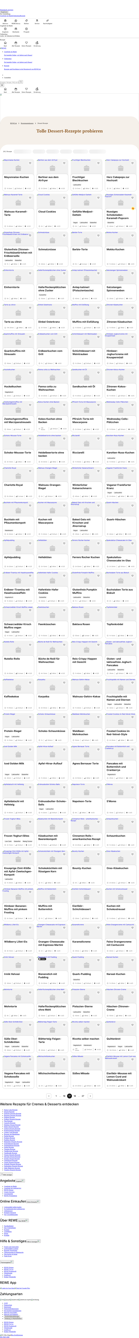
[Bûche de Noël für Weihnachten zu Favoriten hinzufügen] (64, 644)
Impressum (7, 1307)
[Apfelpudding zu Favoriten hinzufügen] (30, 543)
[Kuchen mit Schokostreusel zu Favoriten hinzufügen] (132, 892)
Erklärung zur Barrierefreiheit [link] (13, 1318)
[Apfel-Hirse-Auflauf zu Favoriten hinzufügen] (64, 749)
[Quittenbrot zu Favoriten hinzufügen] (132, 1024)
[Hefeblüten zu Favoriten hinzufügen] (64, 543)
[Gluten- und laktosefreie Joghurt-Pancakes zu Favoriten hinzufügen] (132, 644)
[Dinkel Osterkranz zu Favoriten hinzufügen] (64, 307)
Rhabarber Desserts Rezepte (13, 1142)
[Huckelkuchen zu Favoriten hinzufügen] (30, 372)
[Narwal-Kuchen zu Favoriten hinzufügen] (132, 960)
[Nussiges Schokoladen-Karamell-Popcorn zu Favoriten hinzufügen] (132, 197)
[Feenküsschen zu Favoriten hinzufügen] (64, 610)
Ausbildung (8, 1231)
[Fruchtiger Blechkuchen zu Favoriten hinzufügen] (98, 163)
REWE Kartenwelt (10, 1271)
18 (75, 1096)
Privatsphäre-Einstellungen (12, 1311)
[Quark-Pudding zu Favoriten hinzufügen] (98, 960)
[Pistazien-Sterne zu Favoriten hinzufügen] (98, 992)
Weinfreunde (8, 1273)
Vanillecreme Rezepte (11, 1151)
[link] (71, 53)
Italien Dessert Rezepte (11, 1127)
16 (64, 1096)
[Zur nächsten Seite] (90, 1096)
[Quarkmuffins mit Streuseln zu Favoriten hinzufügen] (30, 337)
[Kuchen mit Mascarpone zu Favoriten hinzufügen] (64, 505)
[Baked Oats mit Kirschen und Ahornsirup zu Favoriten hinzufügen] (98, 505)
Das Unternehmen (10, 1228)
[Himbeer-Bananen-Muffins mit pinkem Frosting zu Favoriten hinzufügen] (30, 892)
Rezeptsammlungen (27, 123)
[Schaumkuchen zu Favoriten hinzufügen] (132, 822)
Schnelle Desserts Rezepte (12, 1164)
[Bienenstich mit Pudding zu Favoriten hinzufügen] (64, 960)
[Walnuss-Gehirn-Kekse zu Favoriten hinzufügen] (98, 682)
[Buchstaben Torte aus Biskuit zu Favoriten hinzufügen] (132, 575)
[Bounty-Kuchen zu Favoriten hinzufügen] (98, 854)
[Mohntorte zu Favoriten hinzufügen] (30, 992)
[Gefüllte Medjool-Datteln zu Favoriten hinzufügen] (98, 197)
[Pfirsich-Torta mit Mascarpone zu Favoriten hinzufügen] (98, 405)
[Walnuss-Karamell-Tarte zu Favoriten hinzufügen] (30, 197)
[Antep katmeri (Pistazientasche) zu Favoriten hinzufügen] (98, 273)
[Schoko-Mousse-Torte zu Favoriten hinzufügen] (30, 438)
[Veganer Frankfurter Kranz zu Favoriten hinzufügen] (132, 471)
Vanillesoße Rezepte (10, 1153)
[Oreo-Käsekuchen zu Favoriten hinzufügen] (132, 854)
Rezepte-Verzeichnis (10, 1250)
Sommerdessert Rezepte (11, 1145)
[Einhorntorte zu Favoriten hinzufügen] (30, 273)
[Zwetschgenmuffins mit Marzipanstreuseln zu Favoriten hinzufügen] (30, 405)
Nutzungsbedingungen (11, 1309)
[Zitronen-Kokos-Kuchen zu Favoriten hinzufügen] (132, 372)
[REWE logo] (3, 48)
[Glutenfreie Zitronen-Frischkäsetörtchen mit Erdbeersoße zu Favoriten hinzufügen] (30, 235)
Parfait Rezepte (9, 1136)
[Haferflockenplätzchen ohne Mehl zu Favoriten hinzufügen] (64, 992)
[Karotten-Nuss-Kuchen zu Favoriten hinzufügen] (132, 438)
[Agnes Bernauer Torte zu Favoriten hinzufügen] (98, 749)
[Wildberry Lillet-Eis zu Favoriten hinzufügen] (30, 927)
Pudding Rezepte (9, 1140)
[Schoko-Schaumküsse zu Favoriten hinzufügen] (64, 717)
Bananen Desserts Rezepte (12, 1115)
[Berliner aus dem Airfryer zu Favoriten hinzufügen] (64, 163)
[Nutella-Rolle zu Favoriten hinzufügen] (30, 644)
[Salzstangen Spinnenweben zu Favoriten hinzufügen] (132, 273)
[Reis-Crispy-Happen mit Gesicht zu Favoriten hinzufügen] (98, 644)
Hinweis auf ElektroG (11, 1314)
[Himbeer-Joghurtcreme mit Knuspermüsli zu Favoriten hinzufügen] (132, 337)
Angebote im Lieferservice (12, 1188)
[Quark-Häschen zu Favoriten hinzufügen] (132, 505)
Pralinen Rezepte (9, 1138)
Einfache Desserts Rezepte (12, 1113)
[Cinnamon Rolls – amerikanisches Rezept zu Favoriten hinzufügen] (98, 822)
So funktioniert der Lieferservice (14, 1209)
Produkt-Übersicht (10, 1213)
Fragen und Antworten (11, 1247)
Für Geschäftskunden (11, 1214)
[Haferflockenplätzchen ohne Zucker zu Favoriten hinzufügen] (64, 273)
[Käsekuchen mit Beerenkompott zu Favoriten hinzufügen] (64, 822)
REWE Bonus (8, 1190)
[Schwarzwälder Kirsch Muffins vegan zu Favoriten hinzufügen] (30, 610)
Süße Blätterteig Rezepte (12, 1168)
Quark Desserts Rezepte (12, 1162)
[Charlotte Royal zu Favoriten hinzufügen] (30, 471)
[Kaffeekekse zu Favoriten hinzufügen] (30, 682)
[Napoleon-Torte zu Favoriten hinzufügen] (98, 787)
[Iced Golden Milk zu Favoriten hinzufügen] (30, 749)
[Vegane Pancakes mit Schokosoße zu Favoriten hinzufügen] (30, 1059)
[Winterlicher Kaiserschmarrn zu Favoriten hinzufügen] (98, 471)
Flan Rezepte (8, 1121)
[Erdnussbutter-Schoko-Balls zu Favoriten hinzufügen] (64, 787)
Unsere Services (9, 1192)
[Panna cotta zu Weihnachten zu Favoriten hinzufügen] (64, 372)
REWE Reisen (9, 1267)
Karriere (6, 1230)
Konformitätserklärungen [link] (12, 1316)
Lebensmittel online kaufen (12, 1207)
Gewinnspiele (8, 1194)
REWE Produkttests (10, 1196)
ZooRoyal (7, 1275)
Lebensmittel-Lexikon (11, 1248)
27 (83, 1096)
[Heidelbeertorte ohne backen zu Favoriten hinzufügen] (64, 438)
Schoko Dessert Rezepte (12, 1159)
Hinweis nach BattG (10, 1312)
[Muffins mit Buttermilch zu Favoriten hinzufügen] (64, 892)
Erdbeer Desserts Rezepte (12, 1119)
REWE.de (13, 123)
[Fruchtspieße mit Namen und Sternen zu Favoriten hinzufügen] (132, 682)
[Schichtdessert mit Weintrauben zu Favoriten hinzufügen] (98, 337)
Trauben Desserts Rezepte (12, 1170)
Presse (6, 1233)
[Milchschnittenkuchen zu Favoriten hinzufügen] (64, 1059)
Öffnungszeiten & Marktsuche (14, 1252)
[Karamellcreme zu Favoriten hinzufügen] (98, 927)
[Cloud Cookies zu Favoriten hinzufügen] (64, 197)
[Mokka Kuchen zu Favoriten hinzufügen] (132, 235)
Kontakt (6, 1235)
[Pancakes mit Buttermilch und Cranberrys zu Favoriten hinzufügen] (132, 749)
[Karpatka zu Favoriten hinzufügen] (64, 682)
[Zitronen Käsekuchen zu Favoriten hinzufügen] (132, 307)
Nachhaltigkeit (8, 1226)
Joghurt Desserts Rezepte (12, 1128)
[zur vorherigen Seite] (48, 1096)
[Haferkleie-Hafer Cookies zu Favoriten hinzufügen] (64, 575)
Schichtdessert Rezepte (11, 1144)
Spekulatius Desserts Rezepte (13, 1166)
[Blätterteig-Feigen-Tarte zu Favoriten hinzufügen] (64, 1024)
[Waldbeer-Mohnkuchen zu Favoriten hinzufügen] (98, 717)
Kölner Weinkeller (10, 1277)
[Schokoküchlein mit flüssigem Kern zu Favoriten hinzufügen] (64, 854)
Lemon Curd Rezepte (11, 1132)
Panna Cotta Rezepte (11, 1110)
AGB (6, 1303)
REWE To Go (8, 1269)
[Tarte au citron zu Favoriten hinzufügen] (30, 307)
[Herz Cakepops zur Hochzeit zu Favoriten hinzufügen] (132, 163)
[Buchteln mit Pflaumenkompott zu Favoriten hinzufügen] (30, 505)
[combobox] (9, 82)
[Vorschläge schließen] (2, 85)
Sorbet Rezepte (9, 1147)
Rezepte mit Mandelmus (12, 1134)
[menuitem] (5, 22)
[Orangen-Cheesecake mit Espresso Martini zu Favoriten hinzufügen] (64, 927)
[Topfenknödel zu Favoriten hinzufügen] (132, 610)
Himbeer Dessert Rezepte (12, 1125)
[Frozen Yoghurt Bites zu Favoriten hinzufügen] (30, 822)
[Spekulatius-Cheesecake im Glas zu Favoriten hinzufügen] (132, 543)
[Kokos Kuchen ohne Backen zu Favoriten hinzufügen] (64, 405)
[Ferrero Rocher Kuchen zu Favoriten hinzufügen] (98, 543)
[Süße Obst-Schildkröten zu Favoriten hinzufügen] (30, 1024)
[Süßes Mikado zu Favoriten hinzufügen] (98, 1059)
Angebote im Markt (10, 1186)
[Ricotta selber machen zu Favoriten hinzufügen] (98, 1024)
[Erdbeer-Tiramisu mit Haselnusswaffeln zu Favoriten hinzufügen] (30, 575)
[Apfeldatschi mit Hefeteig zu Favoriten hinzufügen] (30, 787)
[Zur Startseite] (7, 3)
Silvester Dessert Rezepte (12, 1157)
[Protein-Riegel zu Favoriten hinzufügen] (30, 717)
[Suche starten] (21, 82)
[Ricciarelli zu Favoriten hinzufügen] (98, 438)
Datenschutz (8, 1305)
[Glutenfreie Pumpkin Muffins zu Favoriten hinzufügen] (98, 575)
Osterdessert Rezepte (11, 1160)
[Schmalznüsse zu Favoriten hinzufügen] (64, 235)
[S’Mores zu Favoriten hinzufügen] (132, 787)
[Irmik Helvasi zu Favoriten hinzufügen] (30, 960)
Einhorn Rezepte (9, 1117)
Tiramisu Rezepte (9, 1149)
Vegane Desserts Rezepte (12, 1155)
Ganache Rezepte (9, 1123)
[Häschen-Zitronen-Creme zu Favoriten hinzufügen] (132, 992)
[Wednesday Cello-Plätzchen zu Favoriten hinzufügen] (132, 405)
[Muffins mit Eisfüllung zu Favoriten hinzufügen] (98, 307)
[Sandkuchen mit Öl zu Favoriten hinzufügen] (98, 372)
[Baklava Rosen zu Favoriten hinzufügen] (98, 610)
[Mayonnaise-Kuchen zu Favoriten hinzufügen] (30, 163)
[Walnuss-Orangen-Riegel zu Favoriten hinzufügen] (64, 471)
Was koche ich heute (10, 1254)
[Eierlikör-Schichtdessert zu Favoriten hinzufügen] (98, 892)
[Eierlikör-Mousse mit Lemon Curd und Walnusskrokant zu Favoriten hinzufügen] (132, 1059)
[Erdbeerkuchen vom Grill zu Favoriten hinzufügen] (64, 337)
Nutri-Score (8, 1256)
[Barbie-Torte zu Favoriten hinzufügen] (98, 235)
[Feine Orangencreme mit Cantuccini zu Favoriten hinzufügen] (132, 927)
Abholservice (8, 1211)
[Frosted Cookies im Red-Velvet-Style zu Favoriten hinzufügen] (132, 717)
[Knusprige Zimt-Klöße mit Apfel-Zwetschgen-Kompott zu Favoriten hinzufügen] (30, 854)
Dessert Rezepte (9, 1112)
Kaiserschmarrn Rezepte (12, 1130)
